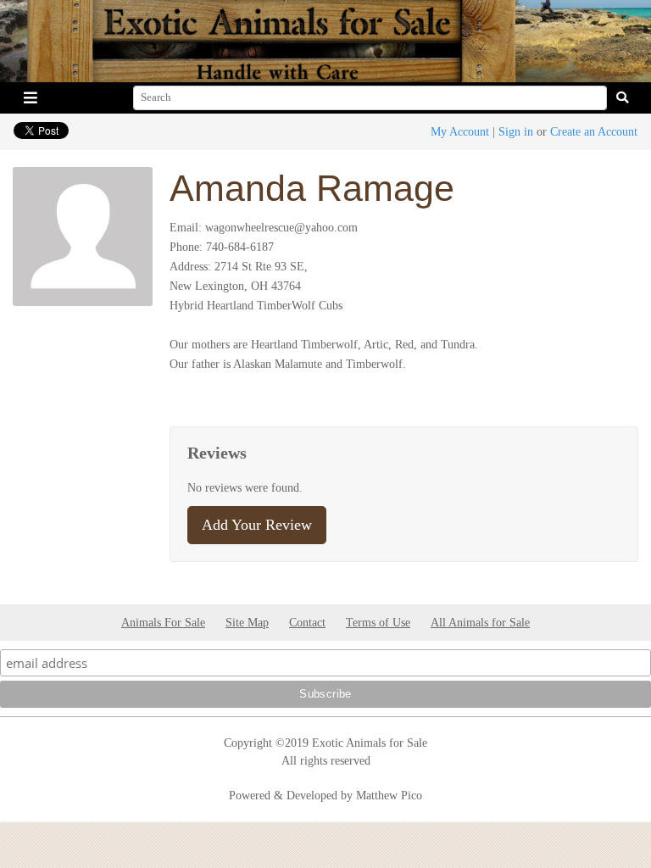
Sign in (515, 131)
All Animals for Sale (480, 622)
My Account (460, 131)
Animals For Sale (163, 622)
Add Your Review (257, 524)
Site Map (247, 622)
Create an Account (593, 131)
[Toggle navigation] (30, 98)
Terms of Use (378, 622)
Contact (307, 622)
